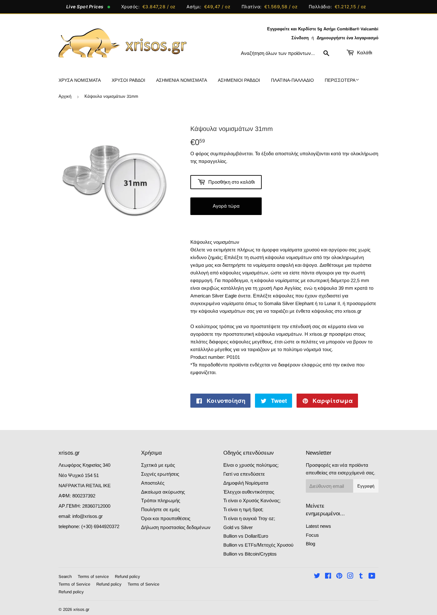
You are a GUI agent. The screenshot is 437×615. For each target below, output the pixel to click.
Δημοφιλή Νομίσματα (245, 483)
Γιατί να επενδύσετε (244, 474)
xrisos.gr (81, 609)
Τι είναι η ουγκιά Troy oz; (249, 518)
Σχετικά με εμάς (158, 465)
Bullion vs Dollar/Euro (245, 536)
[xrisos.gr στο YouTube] (372, 576)
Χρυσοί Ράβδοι (128, 80)
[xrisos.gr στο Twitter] (317, 576)
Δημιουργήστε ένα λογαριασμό (347, 37)
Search (65, 576)
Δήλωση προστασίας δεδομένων (176, 527)
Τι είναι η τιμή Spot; (243, 509)
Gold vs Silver (238, 527)
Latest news (318, 526)
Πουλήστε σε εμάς (160, 509)
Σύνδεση (300, 37)
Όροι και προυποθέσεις (165, 518)
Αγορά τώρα (226, 206)
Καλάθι (364, 52)
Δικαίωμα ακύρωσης (163, 492)
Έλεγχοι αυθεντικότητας (248, 492)
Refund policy (127, 576)
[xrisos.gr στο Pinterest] (339, 576)
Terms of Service (74, 584)
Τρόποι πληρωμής (160, 500)
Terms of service (93, 576)
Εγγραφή (365, 486)
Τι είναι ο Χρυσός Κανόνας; (252, 500)
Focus (312, 535)
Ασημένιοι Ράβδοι (239, 80)
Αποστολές (152, 483)
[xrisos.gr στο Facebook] (328, 576)
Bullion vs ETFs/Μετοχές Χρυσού (258, 545)
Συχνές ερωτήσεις (160, 474)
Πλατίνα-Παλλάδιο (292, 80)
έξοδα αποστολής (279, 153)
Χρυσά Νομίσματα (80, 80)
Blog (310, 543)
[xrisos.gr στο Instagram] (350, 576)
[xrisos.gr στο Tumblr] (361, 576)
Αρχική (65, 96)
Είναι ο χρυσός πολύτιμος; (251, 465)
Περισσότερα (340, 80)
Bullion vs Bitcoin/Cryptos (250, 554)
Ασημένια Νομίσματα (181, 80)
